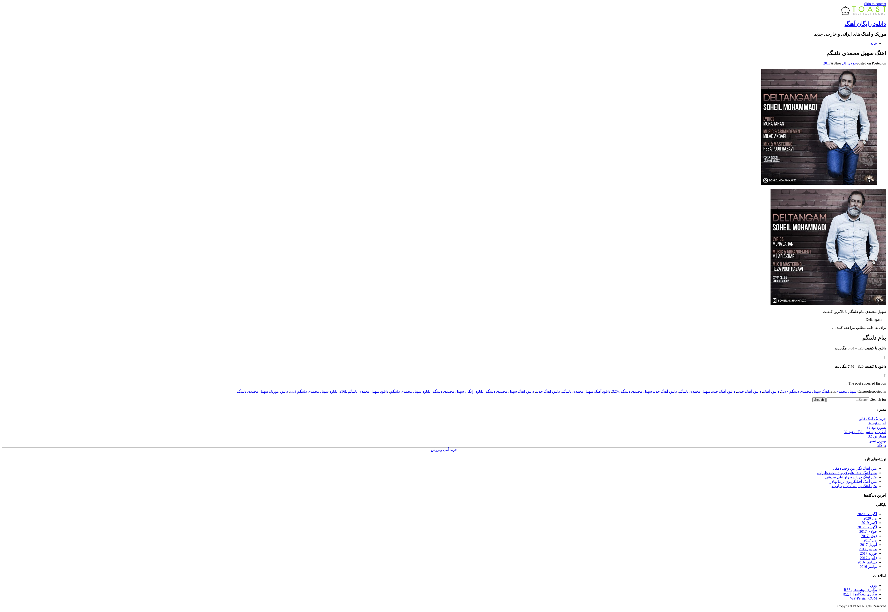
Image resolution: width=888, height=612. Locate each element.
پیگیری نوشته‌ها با (860, 590)
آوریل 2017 (868, 545)
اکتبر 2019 (869, 523)
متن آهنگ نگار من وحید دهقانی (854, 468)
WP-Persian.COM (863, 598)
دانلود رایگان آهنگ (865, 24)
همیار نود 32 (877, 436)
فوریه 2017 (868, 553)
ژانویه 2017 (868, 558)
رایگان (881, 445)
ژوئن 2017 (869, 536)
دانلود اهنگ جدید (548, 391)
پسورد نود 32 (876, 427)
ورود (873, 585)
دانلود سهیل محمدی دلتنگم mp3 (314, 391)
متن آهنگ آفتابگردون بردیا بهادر (853, 481)
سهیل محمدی (846, 391)
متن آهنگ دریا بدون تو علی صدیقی (851, 477)
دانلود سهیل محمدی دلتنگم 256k (363, 391)
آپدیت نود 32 (877, 423)
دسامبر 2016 (867, 562)
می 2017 (870, 540)
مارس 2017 (868, 549)
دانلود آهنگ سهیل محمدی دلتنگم (586, 391)
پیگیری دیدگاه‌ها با (860, 594)
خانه (873, 43)
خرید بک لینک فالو (872, 419)
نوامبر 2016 (868, 567)
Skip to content (875, 4)
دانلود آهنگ (771, 391)
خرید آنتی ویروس (444, 450)
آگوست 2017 (867, 527)
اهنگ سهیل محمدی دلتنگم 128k (805, 391)
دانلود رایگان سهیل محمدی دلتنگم (458, 391)
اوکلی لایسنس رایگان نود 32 (865, 432)
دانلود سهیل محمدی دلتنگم (410, 391)
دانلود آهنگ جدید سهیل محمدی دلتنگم (707, 391)
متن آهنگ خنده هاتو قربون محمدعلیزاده (847, 473)
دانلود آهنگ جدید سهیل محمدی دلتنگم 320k (644, 391)
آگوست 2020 (867, 514)
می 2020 (870, 518)
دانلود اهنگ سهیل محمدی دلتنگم (509, 391)
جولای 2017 (868, 531)
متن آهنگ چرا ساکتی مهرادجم (854, 486)
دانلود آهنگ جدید (749, 391)
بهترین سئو (878, 441)
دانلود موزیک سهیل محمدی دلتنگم (262, 391)
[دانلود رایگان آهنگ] (863, 14)
